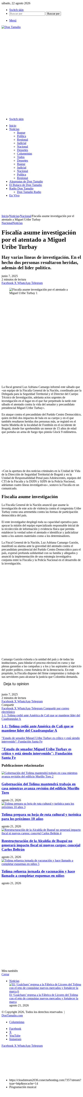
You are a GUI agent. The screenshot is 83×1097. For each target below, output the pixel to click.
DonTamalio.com (12, 1015)
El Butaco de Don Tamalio (25, 185)
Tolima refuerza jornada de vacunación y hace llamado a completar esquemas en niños (38, 873)
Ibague (21, 132)
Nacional (22, 146)
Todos (21, 157)
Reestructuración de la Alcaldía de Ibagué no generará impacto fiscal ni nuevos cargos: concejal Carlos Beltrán (41, 845)
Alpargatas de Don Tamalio (26, 181)
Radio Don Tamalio (21, 188)
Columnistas (24, 153)
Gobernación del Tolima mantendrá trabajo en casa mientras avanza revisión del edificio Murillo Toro (40, 788)
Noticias (14, 129)
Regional (22, 139)
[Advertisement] (41, 72)
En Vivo (14, 195)
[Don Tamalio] (11, 27)
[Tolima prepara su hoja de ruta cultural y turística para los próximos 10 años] (41, 807)
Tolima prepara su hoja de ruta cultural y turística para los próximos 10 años (41, 816)
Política (21, 136)
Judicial (21, 143)
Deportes (22, 150)
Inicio (12, 125)
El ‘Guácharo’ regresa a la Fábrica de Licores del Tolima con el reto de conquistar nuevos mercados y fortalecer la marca (43, 998)
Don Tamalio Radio (29, 192)
